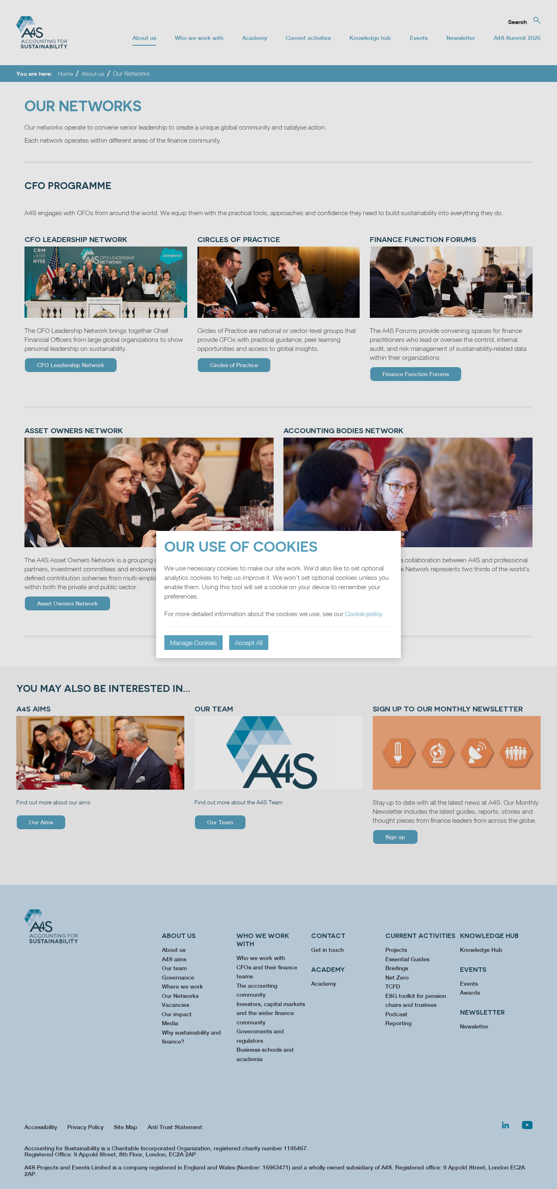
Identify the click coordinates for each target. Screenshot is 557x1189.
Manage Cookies (193, 643)
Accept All (249, 643)
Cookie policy (363, 614)
